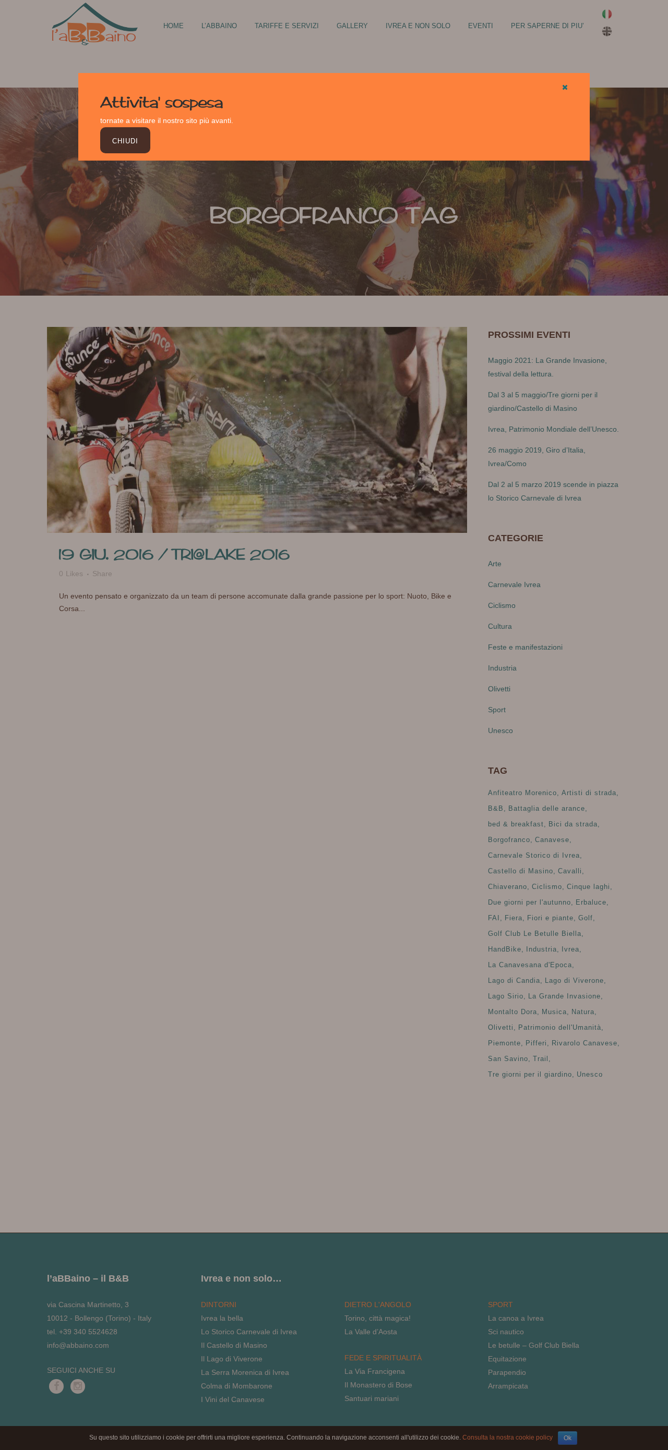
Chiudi (125, 141)
